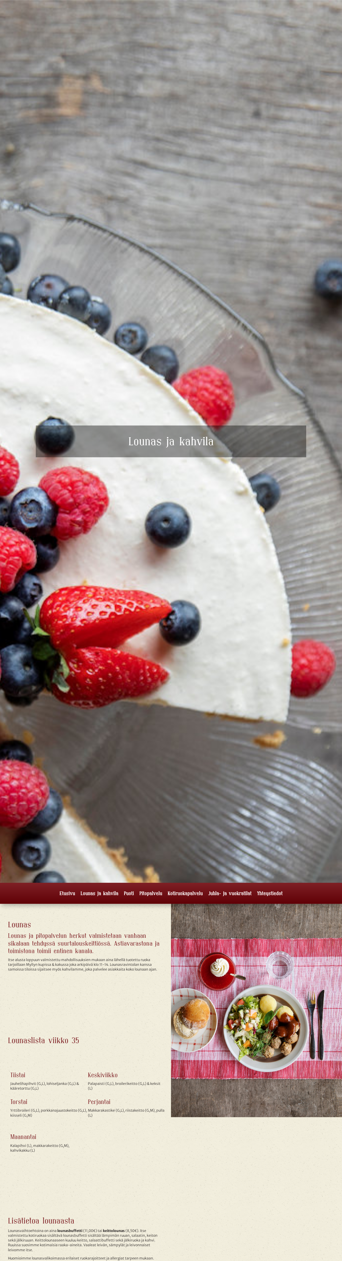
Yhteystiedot (270, 894)
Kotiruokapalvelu (185, 894)
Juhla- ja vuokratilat (230, 894)
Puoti (129, 894)
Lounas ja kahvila (99, 894)
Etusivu (67, 894)
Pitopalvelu (150, 894)
